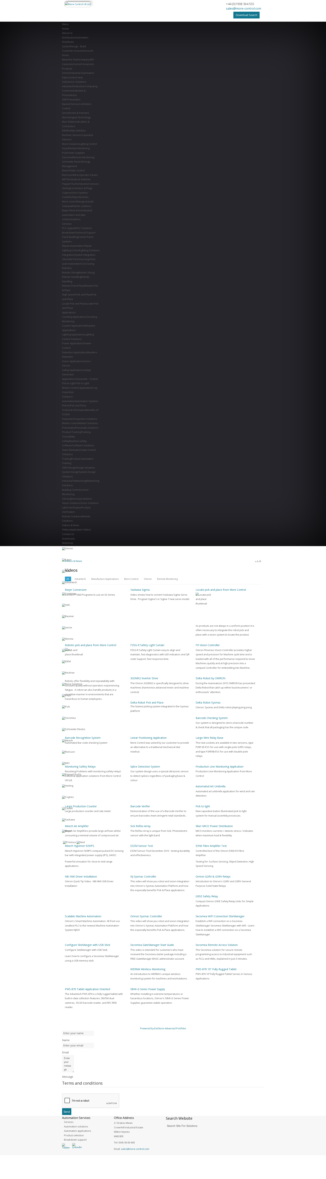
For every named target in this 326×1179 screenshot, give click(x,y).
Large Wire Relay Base (209, 737)
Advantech (80, 579)
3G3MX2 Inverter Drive (144, 678)
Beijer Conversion (76, 589)
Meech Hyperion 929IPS (79, 846)
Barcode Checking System (212, 718)
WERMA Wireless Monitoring (147, 969)
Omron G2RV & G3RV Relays (213, 876)
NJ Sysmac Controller (143, 876)
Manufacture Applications (105, 579)
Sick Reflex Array (140, 826)
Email (65, 1052)
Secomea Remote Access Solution (217, 945)
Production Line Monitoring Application (219, 766)
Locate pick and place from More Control (221, 589)
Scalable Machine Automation (83, 916)
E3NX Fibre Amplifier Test (211, 846)
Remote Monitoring (167, 579)
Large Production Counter (81, 806)
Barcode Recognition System (83, 737)
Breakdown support (75, 1139)
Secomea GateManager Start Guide (152, 945)
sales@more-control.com (243, 8)
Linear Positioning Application (148, 737)
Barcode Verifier (140, 806)
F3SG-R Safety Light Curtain (147, 645)
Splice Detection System (145, 766)
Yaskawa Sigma (140, 589)
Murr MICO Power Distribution (214, 826)
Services (69, 1122)
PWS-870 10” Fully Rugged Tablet (216, 969)
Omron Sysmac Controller (146, 916)
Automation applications (77, 1130)
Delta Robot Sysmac (208, 702)
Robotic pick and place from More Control (90, 645)
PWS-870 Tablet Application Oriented (87, 989)
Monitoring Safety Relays (80, 766)
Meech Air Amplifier (77, 826)
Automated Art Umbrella (210, 786)
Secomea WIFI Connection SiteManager (220, 916)
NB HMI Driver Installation (81, 876)
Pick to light (203, 806)
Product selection (74, 1135)
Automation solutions (76, 1126)
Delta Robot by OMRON (210, 678)
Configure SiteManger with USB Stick (87, 945)
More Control (131, 579)
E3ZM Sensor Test (141, 846)
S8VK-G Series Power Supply (147, 989)
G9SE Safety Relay (207, 896)
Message (67, 1076)
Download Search (246, 15)
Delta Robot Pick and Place (147, 702)
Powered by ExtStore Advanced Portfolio (163, 1028)
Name (66, 1040)
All (68, 579)
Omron (148, 579)
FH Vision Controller (208, 645)
